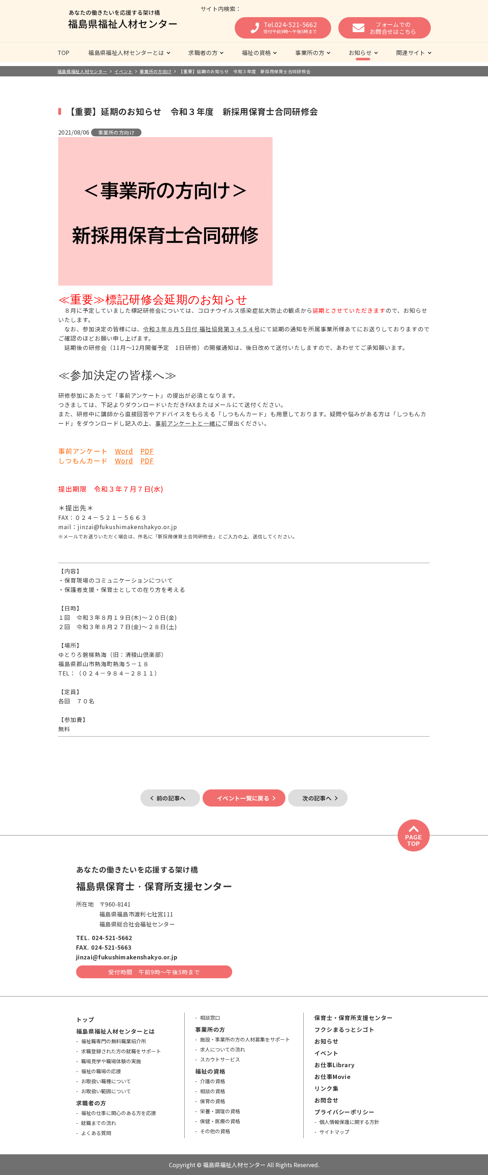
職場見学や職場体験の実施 (111, 1061)
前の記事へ (171, 798)
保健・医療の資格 (220, 1121)
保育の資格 (212, 1101)
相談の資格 (212, 1091)
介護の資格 (212, 1081)
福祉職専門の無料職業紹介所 (113, 1041)
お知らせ (360, 52)
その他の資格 (215, 1131)
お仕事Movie (332, 1076)
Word (124, 451)
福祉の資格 (256, 52)
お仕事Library (334, 1064)
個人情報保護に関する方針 (349, 1121)
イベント (326, 1053)
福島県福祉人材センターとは (126, 52)
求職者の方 (203, 52)
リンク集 (326, 1088)
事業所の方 (309, 52)
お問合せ (326, 1100)
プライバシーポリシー (344, 1112)
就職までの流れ (98, 1122)
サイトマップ (334, 1131)
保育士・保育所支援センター (353, 1017)
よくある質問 (96, 1132)
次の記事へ (317, 798)
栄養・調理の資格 (220, 1111)
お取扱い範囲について (106, 1091)
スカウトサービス (220, 1059)
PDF (147, 451)
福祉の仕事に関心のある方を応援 (118, 1112)
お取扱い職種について (106, 1081)
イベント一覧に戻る (243, 798)
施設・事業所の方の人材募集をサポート (245, 1039)
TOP (64, 52)
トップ (85, 1019)
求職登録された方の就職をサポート (121, 1051)
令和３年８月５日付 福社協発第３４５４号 (201, 329)
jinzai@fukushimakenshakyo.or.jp (126, 957)
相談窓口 (210, 1017)
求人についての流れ (222, 1049)
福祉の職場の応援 (101, 1071)
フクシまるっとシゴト (344, 1029)
